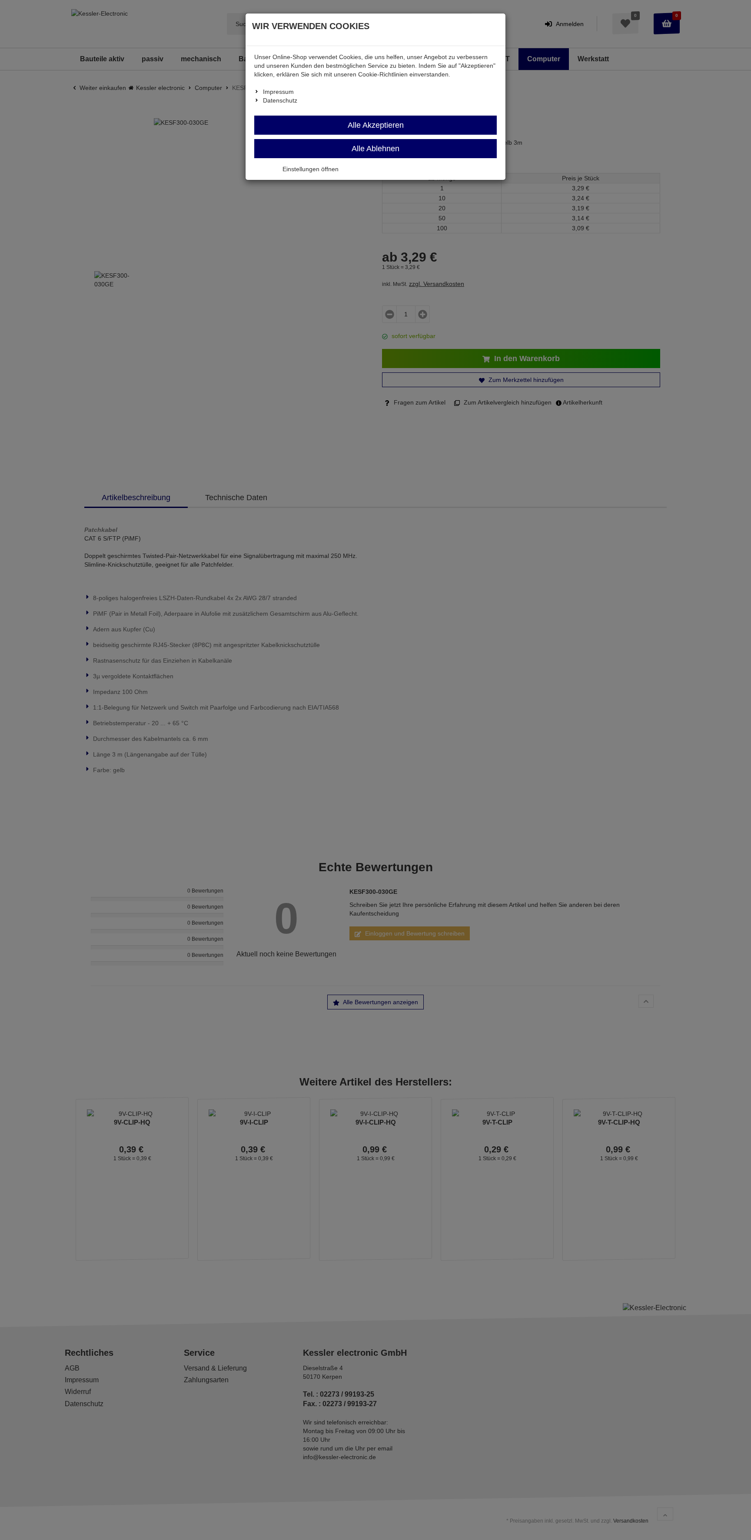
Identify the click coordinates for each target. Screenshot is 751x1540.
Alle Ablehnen (375, 148)
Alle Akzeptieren (376, 125)
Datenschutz (280, 100)
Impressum (278, 91)
